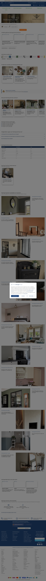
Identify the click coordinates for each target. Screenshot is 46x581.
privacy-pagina (25, 293)
